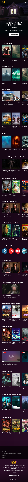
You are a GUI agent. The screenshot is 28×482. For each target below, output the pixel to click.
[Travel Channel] (4, 2)
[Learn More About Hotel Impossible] (20, 105)
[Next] (26, 20)
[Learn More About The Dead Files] (20, 217)
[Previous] (2, 20)
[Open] (25, 2)
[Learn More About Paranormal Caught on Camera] (20, 173)
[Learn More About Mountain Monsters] (20, 298)
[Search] (22, 2)
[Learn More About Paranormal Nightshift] (20, 365)
